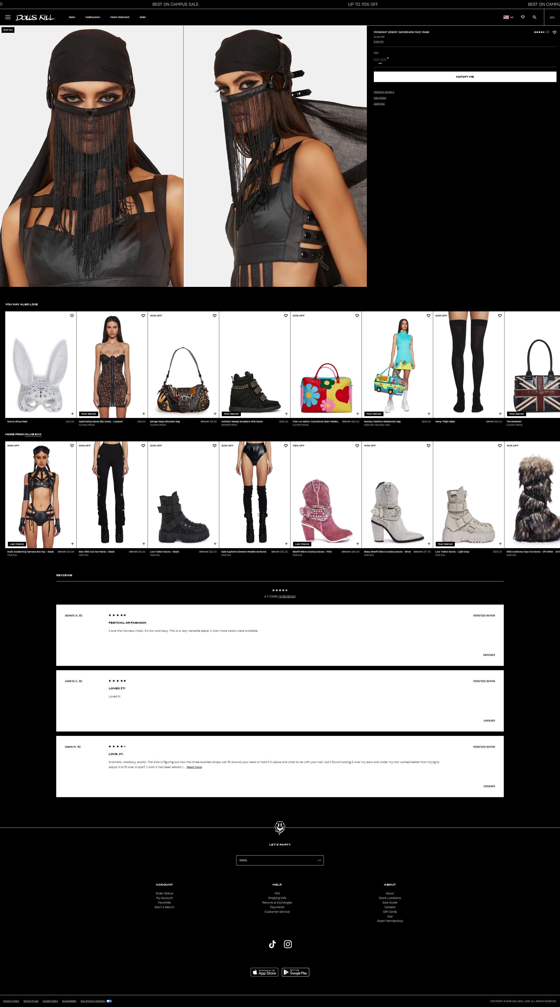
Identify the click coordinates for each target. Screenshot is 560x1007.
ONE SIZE (380, 59)
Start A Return (164, 907)
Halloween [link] (93, 17)
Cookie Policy (50, 1001)
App (390, 916)
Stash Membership (390, 921)
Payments (277, 907)
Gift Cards (390, 912)
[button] (174, 4)
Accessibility (69, 1001)
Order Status (164, 893)
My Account (164, 898)
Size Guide (390, 902)
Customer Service (277, 912)
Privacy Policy (11, 1001)
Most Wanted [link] (119, 17)
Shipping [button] (379, 104)
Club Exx (379, 37)
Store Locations (390, 898)
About (390, 893)
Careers (390, 907)
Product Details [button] (384, 92)
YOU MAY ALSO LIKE (21, 304)
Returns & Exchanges (277, 902)
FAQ (277, 893)
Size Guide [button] (380, 98)
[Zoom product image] (91, 156)
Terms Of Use (30, 1001)
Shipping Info (277, 898)
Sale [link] (143, 17)
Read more (194, 767)
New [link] (72, 17)
